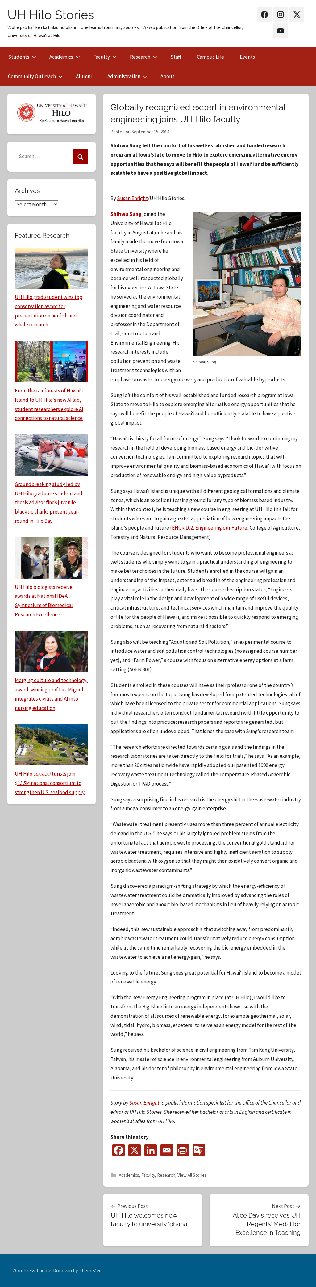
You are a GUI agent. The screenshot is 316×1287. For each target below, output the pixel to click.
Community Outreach (32, 76)
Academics (61, 56)
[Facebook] (118, 1150)
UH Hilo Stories (50, 14)
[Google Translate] (198, 1150)
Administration (123, 76)
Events (247, 56)
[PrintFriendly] (182, 1150)
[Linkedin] (150, 1150)
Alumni (84, 76)
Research (140, 56)
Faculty (101, 56)
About (167, 76)
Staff (175, 56)
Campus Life (210, 56)
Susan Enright (132, 198)
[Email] (166, 1150)
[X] (134, 1150)
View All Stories (192, 1175)
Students (18, 56)
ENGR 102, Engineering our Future (209, 527)
